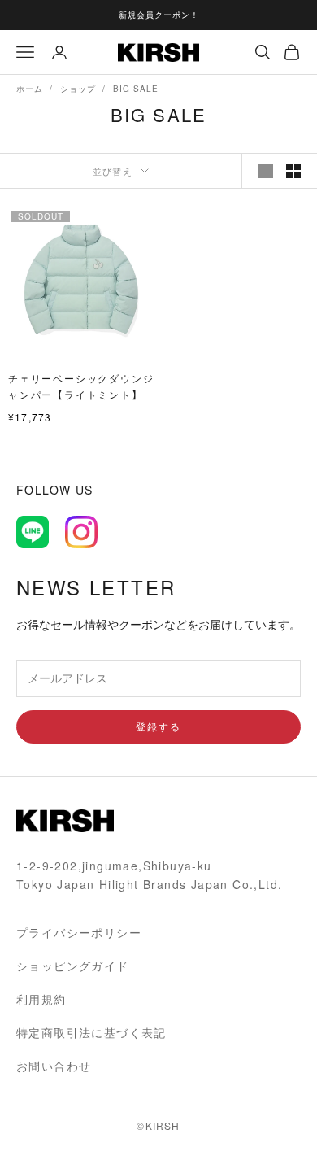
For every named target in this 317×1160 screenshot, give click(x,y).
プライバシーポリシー (78, 932)
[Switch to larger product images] (265, 171)
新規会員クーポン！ (159, 14)
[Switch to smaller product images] (293, 171)
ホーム (29, 88)
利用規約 (41, 999)
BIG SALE (135, 88)
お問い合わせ (53, 1066)
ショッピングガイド (72, 965)
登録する (158, 726)
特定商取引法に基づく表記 (91, 1032)
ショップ (78, 88)
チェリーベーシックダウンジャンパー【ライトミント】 (81, 386)
